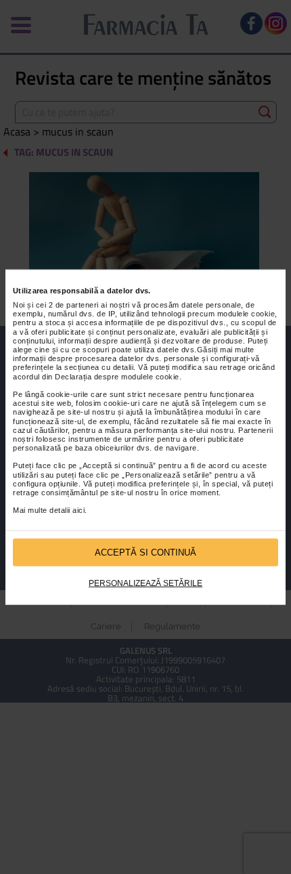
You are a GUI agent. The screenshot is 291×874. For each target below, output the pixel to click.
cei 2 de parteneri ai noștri (83, 305)
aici (78, 510)
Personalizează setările (145, 583)
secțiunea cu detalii (98, 367)
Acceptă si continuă (145, 552)
